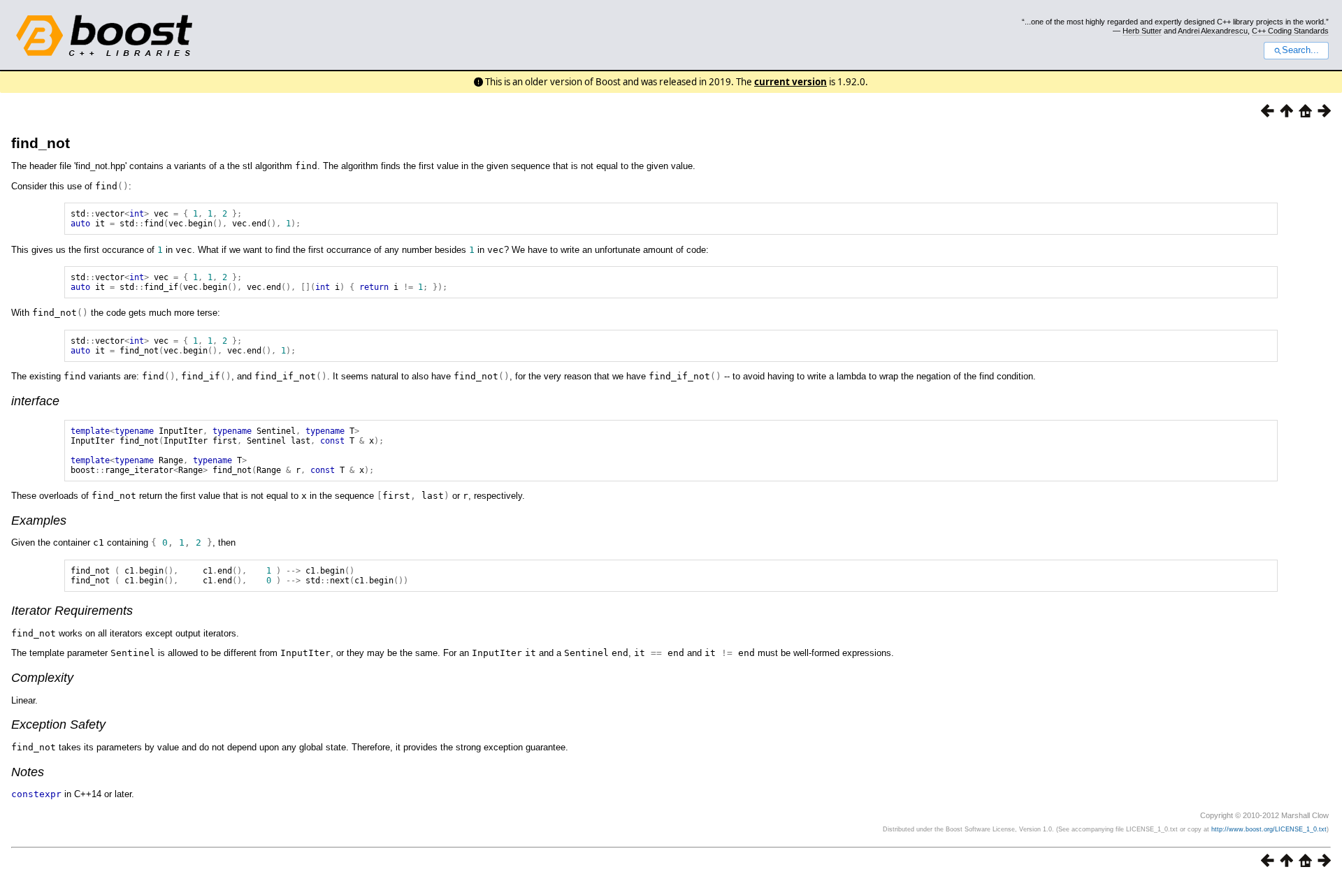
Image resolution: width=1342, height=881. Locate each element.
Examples (38, 520)
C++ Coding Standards (1290, 31)
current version (790, 81)
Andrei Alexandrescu (1213, 31)
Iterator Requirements (72, 611)
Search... (1300, 50)
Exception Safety (58, 724)
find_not (40, 143)
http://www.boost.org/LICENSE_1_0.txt (1269, 829)
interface (35, 401)
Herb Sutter (1142, 31)
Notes (27, 772)
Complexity (42, 678)
